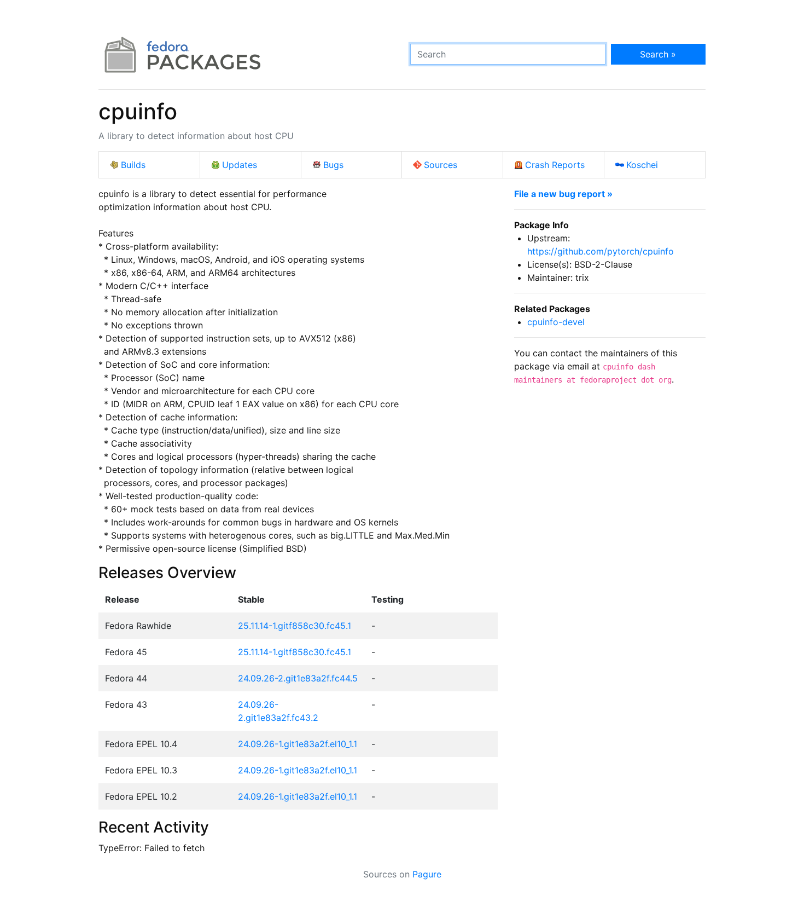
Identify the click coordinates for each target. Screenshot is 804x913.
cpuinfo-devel (556, 321)
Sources (440, 164)
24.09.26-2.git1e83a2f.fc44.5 (298, 678)
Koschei (642, 164)
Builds (133, 164)
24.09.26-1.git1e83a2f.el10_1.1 (297, 743)
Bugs (333, 164)
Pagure (426, 874)
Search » (658, 54)
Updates (239, 164)
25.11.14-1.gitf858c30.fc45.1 (294, 625)
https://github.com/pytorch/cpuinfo (600, 251)
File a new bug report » (563, 193)
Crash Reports (555, 164)
